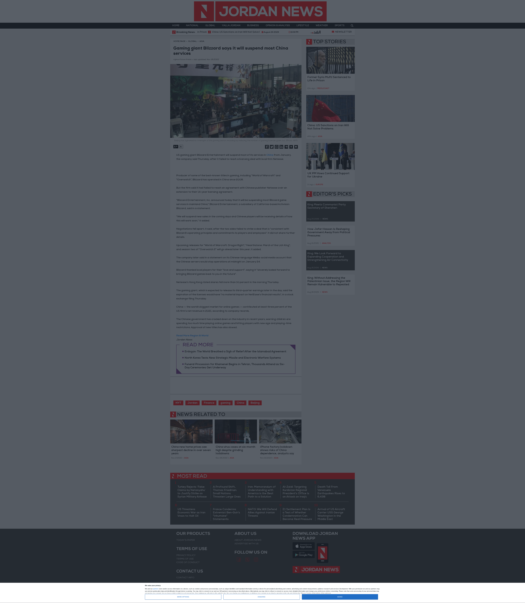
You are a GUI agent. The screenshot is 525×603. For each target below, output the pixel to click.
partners (156, 589)
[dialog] (262, 593)
